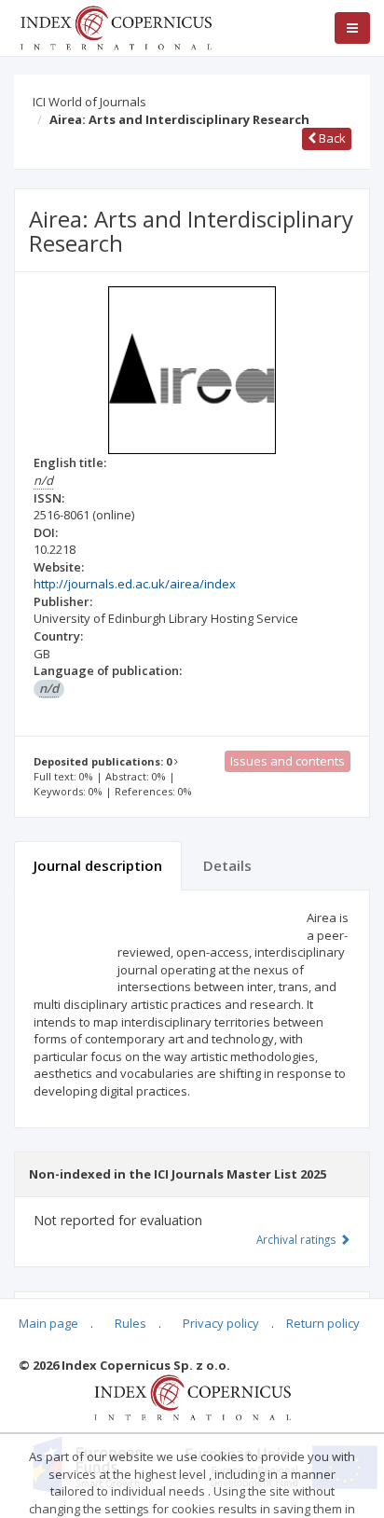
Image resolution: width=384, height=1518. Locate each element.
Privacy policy (221, 1323)
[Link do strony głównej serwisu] (115, 26)
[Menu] (352, 28)
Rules (130, 1323)
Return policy (323, 1323)
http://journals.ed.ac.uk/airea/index (135, 583)
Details (227, 865)
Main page (48, 1323)
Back (331, 138)
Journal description (98, 865)
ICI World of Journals (89, 101)
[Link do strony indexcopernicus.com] (192, 1395)
